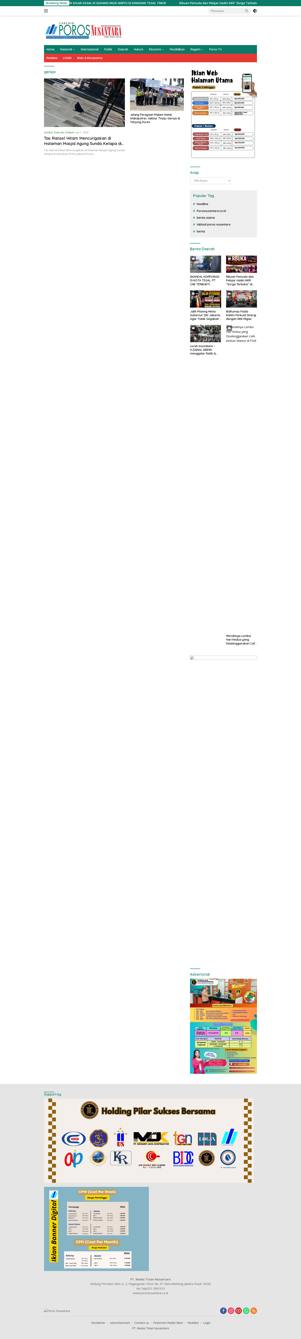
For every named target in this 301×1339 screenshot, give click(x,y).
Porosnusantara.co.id (211, 211)
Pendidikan (177, 49)
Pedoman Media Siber (168, 1323)
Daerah (123, 49)
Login (206, 1323)
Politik (108, 49)
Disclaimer (98, 1323)
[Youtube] (238, 1311)
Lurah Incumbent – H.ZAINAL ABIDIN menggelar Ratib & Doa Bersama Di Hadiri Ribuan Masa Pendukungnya (203, 350)
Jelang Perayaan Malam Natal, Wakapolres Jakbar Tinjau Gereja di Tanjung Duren (155, 118)
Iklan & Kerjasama (89, 58)
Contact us (141, 1323)
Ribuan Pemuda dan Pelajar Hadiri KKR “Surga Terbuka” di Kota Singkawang (192, 3)
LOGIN (67, 58)
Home (50, 49)
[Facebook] (223, 1311)
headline (202, 204)
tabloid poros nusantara (213, 224)
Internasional (89, 49)
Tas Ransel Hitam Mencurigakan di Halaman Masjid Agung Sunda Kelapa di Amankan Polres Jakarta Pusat (82, 143)
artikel (48, 132)
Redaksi (51, 58)
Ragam (195, 49)
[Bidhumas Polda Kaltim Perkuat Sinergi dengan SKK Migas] (241, 299)
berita (201, 231)
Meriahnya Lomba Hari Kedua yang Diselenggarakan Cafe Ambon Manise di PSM (241, 639)
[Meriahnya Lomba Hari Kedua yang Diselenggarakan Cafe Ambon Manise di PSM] (241, 478)
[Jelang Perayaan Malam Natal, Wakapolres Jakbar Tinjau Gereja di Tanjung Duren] (157, 94)
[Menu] (47, 10)
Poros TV (215, 49)
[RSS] (253, 1311)
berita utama (206, 218)
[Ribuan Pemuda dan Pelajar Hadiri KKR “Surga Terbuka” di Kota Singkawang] (241, 264)
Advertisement (120, 1323)
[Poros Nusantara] (84, 30)
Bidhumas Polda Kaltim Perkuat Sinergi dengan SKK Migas (241, 315)
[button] (247, 10)
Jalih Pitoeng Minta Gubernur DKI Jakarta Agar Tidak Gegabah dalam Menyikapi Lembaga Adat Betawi (205, 315)
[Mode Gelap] (255, 10)
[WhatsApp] (246, 1311)
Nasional (66, 49)
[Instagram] (231, 1311)
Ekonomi (155, 49)
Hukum (138, 49)
